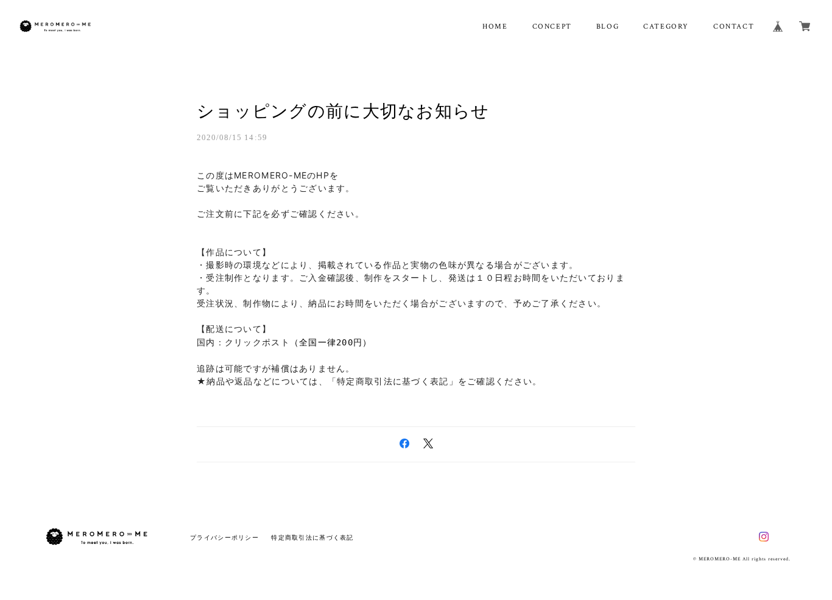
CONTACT (733, 26)
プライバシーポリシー (224, 537)
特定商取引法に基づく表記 (312, 537)
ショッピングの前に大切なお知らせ (343, 111)
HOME (494, 26)
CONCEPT (552, 26)
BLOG (607, 26)
